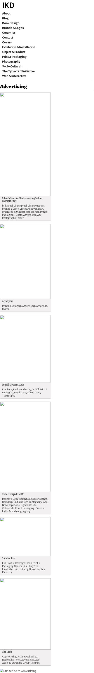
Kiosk (29, 563)
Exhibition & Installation (18, 47)
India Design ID (22, 502)
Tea (36, 566)
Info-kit (30, 211)
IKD (8, 5)
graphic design (10, 211)
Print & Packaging (14, 57)
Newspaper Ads (11, 505)
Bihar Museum (36, 205)
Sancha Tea (8, 558)
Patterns (7, 572)
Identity (27, 389)
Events (43, 499)
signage (27, 511)
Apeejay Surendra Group (16, 662)
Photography (11, 61)
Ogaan (24, 505)
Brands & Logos (13, 28)
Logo (23, 392)
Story (30, 566)
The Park (7, 651)
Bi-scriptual (20, 205)
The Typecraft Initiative (18, 71)
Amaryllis (7, 301)
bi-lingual (7, 205)
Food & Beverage (16, 563)
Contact (7, 37)
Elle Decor (33, 499)
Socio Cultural (11, 66)
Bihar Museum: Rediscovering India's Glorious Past (22, 199)
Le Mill (35, 389)
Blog (5, 18)
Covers (7, 42)
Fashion (17, 389)
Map (37, 211)
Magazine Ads (39, 502)
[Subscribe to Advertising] (18, 671)
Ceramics (9, 33)
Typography (8, 395)
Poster (20, 218)
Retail (17, 392)
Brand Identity (37, 569)
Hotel (17, 659)
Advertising (29, 215)
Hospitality (8, 659)
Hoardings (8, 502)
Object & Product (13, 52)
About (6, 13)
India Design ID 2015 (13, 494)
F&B (4, 563)
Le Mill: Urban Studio (13, 384)
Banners (7, 499)
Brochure (25, 208)
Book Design (10, 23)
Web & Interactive (14, 76)
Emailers (7, 389)
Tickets (18, 215)
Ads (39, 215)
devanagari (37, 208)
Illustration (8, 569)
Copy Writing (20, 499)
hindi (22, 211)
